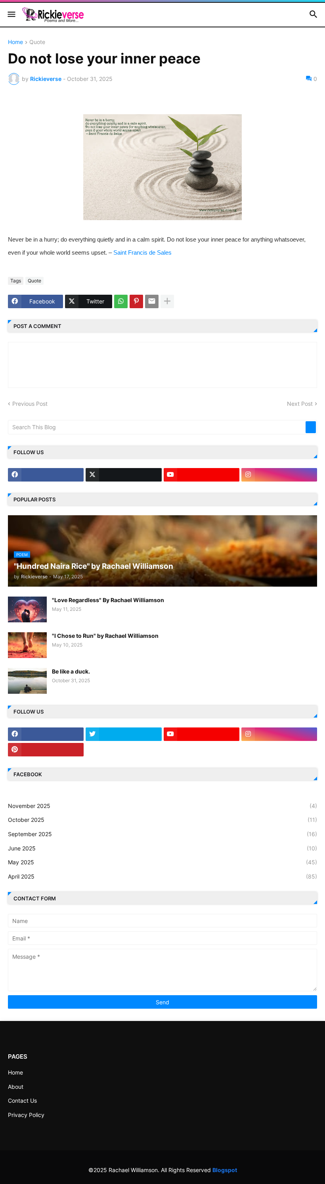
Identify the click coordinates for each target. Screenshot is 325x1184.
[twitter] (123, 734)
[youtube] (201, 475)
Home (15, 42)
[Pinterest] (136, 301)
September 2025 (162, 834)
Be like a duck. (71, 671)
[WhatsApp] (121, 301)
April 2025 (162, 876)
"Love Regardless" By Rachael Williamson (108, 600)
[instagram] (279, 475)
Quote (37, 42)
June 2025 (162, 848)
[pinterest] (46, 749)
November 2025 (162, 805)
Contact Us (22, 1100)
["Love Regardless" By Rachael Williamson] (27, 609)
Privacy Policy (26, 1114)
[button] (11, 14)
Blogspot (224, 1170)
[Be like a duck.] (27, 681)
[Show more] (167, 301)
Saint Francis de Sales (142, 252)
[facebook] (46, 475)
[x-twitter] (123, 475)
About (15, 1086)
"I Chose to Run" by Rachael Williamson (105, 635)
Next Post (300, 403)
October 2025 (162, 819)
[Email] (152, 301)
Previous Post (30, 403)
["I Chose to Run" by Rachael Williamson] (27, 645)
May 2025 (162, 862)
